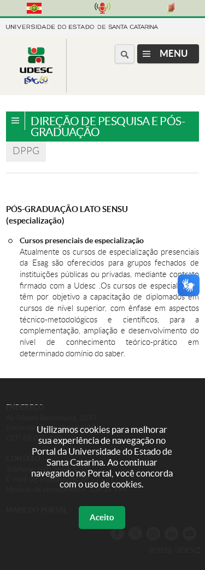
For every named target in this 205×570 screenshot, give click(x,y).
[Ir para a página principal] (36, 84)
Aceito (102, 517)
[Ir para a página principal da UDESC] (82, 26)
